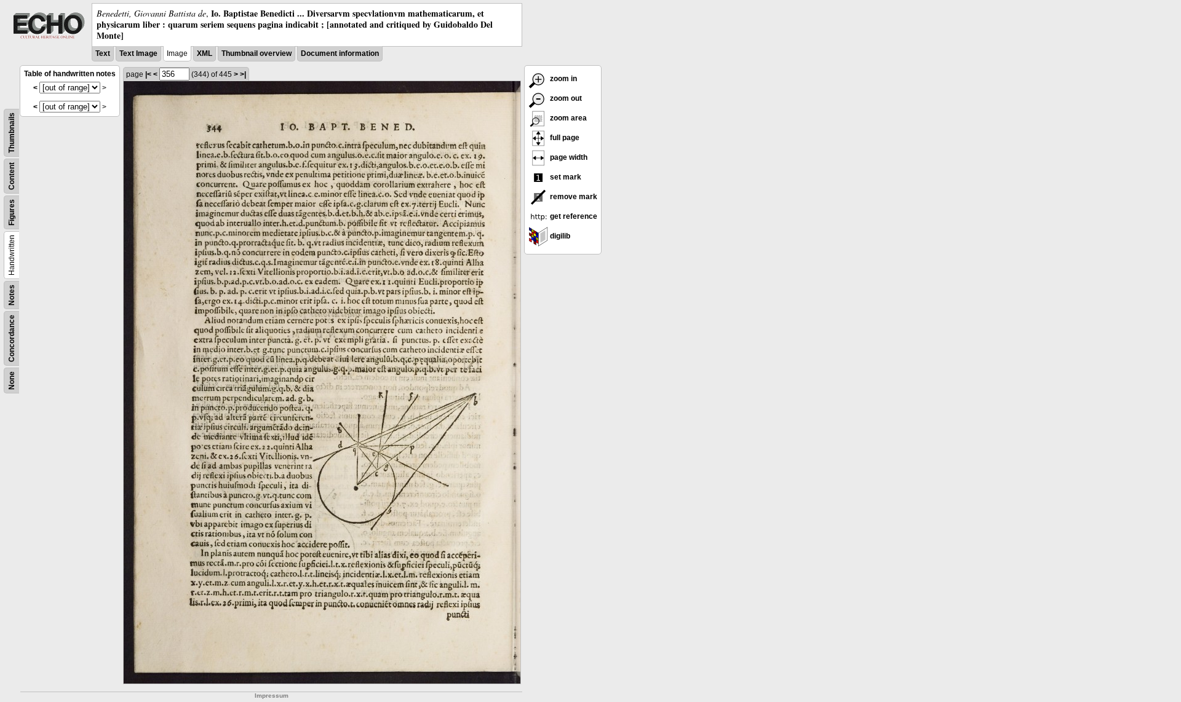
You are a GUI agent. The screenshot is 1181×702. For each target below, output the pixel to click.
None (11, 380)
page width (567, 157)
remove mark (572, 196)
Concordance (11, 338)
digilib (559, 236)
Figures (11, 212)
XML (204, 53)
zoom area (567, 118)
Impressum (271, 695)
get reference (572, 216)
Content (11, 176)
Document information (340, 53)
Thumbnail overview (256, 53)
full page (563, 137)
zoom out (565, 98)
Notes (11, 295)
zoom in (562, 78)
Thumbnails (11, 132)
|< (148, 74)
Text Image (138, 53)
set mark (564, 177)
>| (243, 74)
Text (102, 53)
